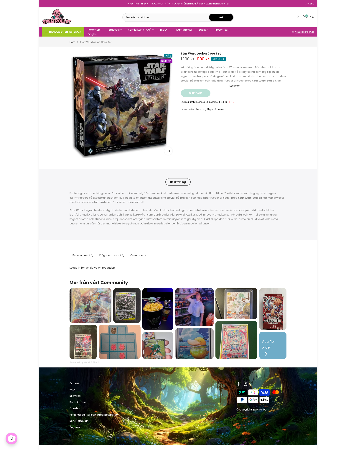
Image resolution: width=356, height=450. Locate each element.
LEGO (163, 30)
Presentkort (222, 30)
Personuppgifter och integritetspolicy (94, 415)
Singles (92, 34)
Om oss (75, 383)
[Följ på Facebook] (238, 384)
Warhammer (184, 30)
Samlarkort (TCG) (139, 30)
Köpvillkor (75, 396)
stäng (47, 4)
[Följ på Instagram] (246, 384)
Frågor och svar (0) (111, 255)
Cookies (75, 408)
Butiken (203, 30)
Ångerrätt (76, 427)
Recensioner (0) (82, 255)
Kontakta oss (78, 402)
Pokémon (94, 30)
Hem (72, 42)
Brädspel (114, 30)
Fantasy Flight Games (210, 109)
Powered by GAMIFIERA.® (84, 362)
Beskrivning (178, 182)
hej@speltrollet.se (304, 31)
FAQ (72, 389)
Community (138, 255)
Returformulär (79, 421)
